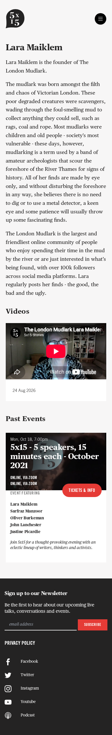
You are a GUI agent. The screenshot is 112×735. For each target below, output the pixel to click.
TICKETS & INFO (82, 490)
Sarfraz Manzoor (26, 511)
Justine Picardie (25, 532)
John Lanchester (25, 525)
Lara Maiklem (23, 504)
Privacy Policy (20, 643)
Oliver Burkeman (27, 518)
